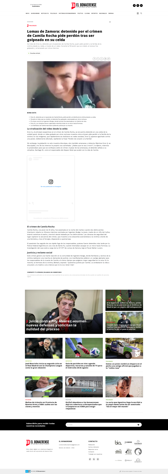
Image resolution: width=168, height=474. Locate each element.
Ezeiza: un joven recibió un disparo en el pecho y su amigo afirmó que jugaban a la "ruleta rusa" (124, 366)
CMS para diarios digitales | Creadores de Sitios (132, 471)
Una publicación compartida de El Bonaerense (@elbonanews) (51, 218)
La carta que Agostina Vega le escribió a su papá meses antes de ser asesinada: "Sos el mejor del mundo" (124, 404)
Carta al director (93, 447)
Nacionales (103, 13)
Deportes (94, 13)
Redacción (91, 445)
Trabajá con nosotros (95, 454)
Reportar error (93, 449)
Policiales (53, 13)
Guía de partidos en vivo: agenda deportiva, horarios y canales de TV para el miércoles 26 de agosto (84, 365)
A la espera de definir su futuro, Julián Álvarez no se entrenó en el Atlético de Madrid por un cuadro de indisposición (124, 305)
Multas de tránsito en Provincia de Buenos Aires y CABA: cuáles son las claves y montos (41, 404)
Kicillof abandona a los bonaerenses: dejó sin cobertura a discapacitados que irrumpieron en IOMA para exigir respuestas (84, 405)
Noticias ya (45, 13)
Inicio (27, 13)
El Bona (87, 13)
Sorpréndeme (36, 6)
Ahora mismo (35, 13)
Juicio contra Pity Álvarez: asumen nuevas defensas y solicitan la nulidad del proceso (56, 325)
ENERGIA (111, 13)
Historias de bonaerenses (67, 13)
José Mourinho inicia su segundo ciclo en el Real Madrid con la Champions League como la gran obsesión (43, 365)
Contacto (91, 452)
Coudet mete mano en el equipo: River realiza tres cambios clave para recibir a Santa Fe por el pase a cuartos (124, 327)
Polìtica (80, 13)
